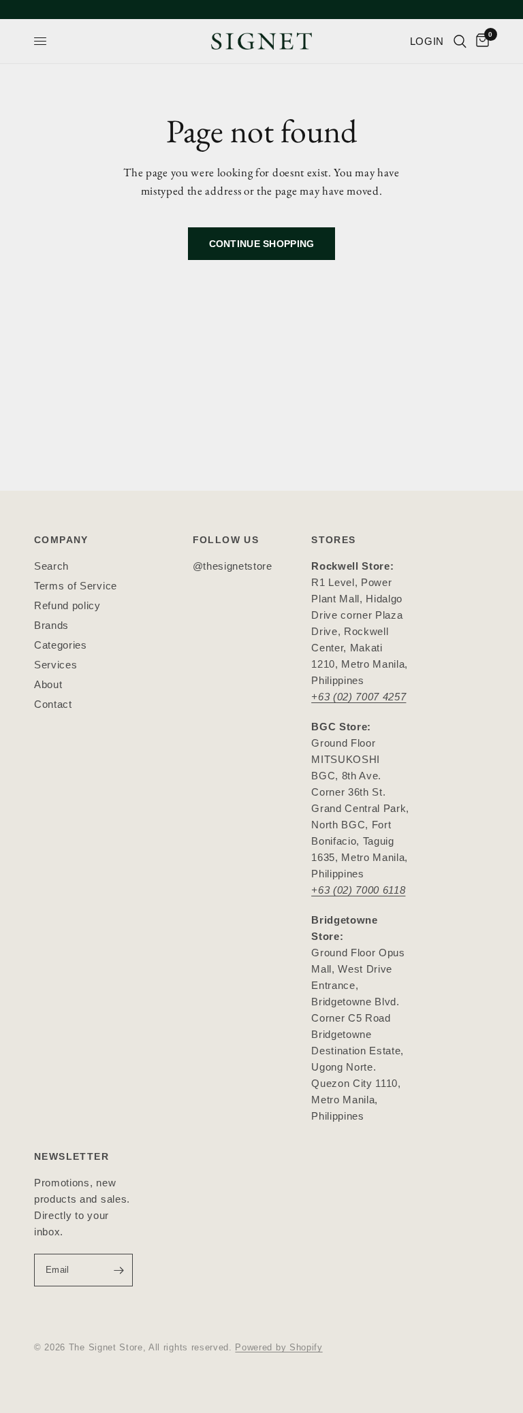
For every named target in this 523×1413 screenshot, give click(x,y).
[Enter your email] (119, 1270)
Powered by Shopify (278, 1347)
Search (51, 566)
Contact (53, 704)
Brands (51, 625)
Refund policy (67, 605)
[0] (480, 41)
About (48, 684)
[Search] (460, 41)
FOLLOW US (226, 540)
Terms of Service (75, 585)
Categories (60, 645)
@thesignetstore (232, 566)
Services (55, 664)
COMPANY (61, 540)
